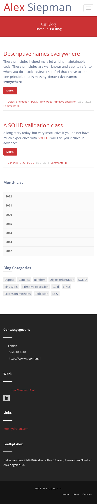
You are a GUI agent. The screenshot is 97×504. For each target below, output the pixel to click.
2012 (9, 251)
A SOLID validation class (33, 125)
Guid (56, 287)
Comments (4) (59, 162)
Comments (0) (11, 106)
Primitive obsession (65, 101)
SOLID (34, 101)
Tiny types (46, 101)
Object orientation (18, 101)
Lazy (55, 294)
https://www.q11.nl (22, 390)
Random (40, 280)
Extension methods (18, 294)
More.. (10, 90)
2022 (9, 196)
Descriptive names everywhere (41, 53)
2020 (9, 215)
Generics (13, 162)
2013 (9, 242)
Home (40, 29)
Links (76, 494)
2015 (9, 224)
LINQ (22, 162)
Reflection (41, 294)
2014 (9, 233)
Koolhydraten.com (15, 429)
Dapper (9, 280)
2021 (9, 205)
